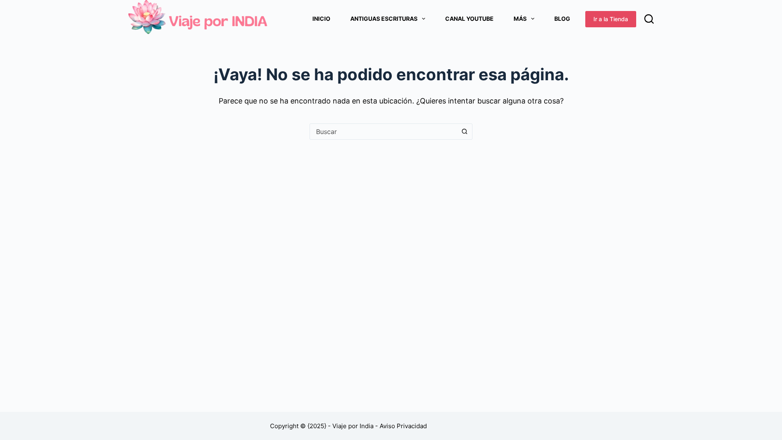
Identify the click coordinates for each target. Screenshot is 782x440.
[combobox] (383, 131)
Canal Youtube (469, 18)
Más (520, 18)
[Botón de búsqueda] (464, 131)
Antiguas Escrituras (383, 18)
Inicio (321, 18)
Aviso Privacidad (403, 426)
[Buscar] (649, 19)
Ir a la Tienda (610, 18)
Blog (562, 18)
